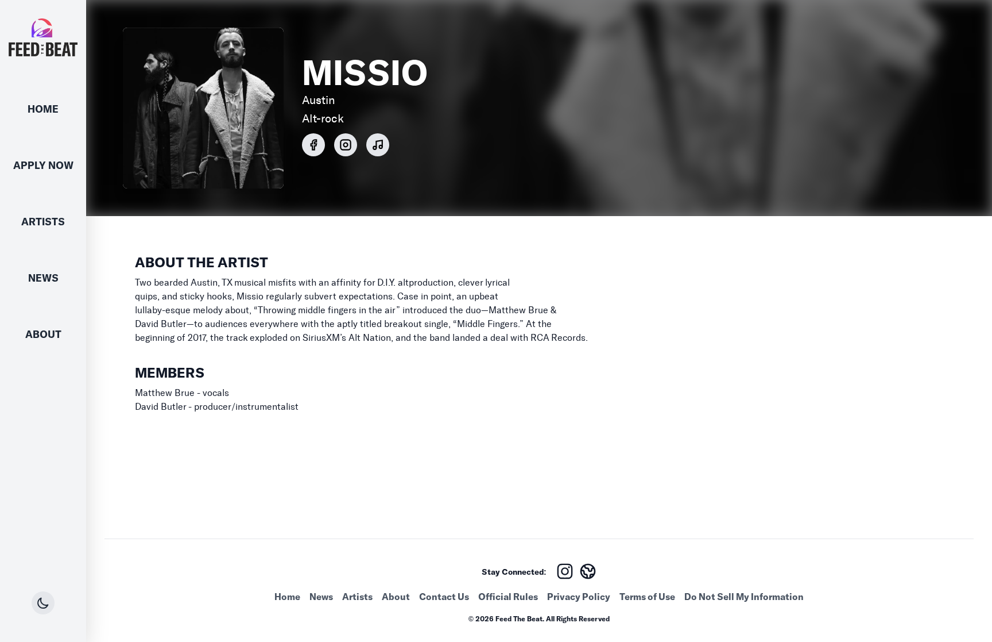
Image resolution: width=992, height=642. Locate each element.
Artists (43, 221)
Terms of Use (647, 596)
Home (43, 109)
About (43, 334)
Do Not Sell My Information (744, 596)
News (43, 278)
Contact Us (444, 596)
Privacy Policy (578, 596)
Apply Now (43, 165)
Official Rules (508, 596)
